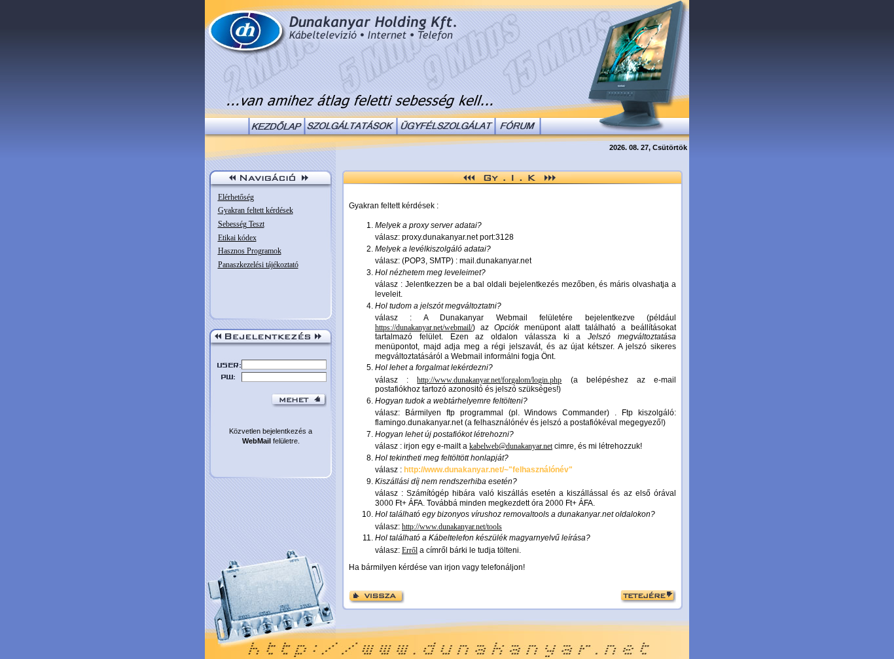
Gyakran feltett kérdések (255, 210)
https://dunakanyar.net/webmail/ (424, 327)
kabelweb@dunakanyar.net (510, 446)
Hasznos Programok (249, 250)
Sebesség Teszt (241, 224)
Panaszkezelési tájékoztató (258, 264)
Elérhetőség (236, 197)
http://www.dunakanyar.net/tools (452, 526)
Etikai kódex (237, 237)
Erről (410, 550)
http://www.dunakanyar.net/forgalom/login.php (489, 380)
